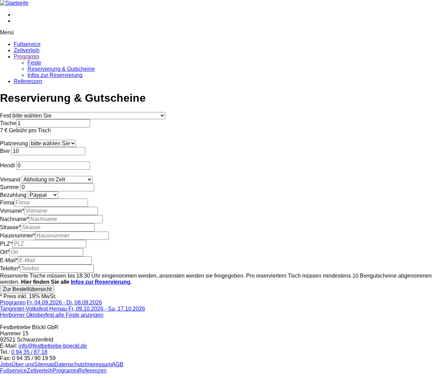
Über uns (23, 364)
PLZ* (6, 244)
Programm (26, 56)
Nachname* (14, 219)
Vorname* (12, 211)
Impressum (98, 364)
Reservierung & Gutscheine (61, 69)
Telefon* (10, 268)
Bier (5, 151)
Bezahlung (13, 195)
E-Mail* (9, 260)
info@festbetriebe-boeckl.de (53, 346)
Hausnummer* (17, 235)
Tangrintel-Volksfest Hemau (51, 306)
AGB (117, 364)
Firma (7, 202)
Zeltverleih (27, 50)
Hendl (7, 165)
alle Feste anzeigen (79, 315)
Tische (8, 123)
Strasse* (10, 227)
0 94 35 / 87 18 (29, 352)
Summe (9, 187)
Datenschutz (69, 364)
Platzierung (14, 143)
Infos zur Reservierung (55, 75)
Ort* (4, 252)
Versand (10, 179)
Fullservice (27, 44)
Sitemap (44, 364)
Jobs (6, 364)
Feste (34, 63)
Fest (5, 116)
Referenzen (28, 81)
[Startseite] (14, 3)
